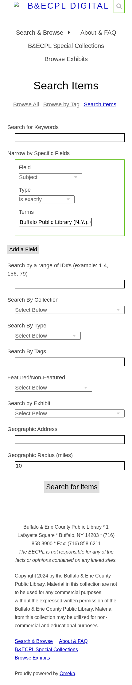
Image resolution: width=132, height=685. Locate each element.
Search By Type (26, 326)
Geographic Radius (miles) (40, 455)
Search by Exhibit (28, 403)
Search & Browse (34, 641)
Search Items (100, 104)
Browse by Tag (61, 104)
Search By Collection (33, 300)
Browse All (26, 104)
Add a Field (23, 249)
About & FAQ (98, 32)
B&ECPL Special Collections (66, 45)
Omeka (67, 673)
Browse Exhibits (66, 59)
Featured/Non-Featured (36, 377)
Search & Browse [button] (40, 32)
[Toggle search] (119, 6)
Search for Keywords (33, 127)
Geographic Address (32, 429)
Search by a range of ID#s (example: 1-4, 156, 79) (57, 269)
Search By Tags (26, 351)
